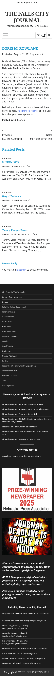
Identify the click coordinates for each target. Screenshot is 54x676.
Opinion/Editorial (9, 356)
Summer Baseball (9, 375)
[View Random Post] (38, 35)
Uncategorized (8, 385)
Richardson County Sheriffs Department (19, 366)
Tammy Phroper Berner (15, 229)
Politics (5, 361)
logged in (21, 269)
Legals (4, 341)
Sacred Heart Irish (9, 370)
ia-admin (39, 54)
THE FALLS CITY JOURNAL (27, 17)
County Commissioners (12, 297)
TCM (4, 380)
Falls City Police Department (14, 307)
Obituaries (19, 120)
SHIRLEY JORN (10, 162)
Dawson (5, 302)
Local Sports (7, 346)
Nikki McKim (7, 234)
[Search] (49, 35)
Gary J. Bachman (11, 196)
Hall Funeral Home (27, 110)
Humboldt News (9, 331)
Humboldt (6, 326)
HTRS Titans (7, 321)
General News (8, 316)
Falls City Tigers (8, 311)
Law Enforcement (9, 336)
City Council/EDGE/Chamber (14, 292)
